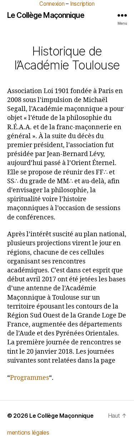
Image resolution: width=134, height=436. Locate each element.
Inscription (82, 3)
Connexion (52, 3)
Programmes (29, 378)
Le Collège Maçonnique (45, 15)
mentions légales (28, 432)
